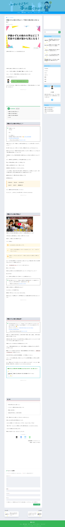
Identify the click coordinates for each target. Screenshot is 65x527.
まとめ (9, 117)
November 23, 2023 (22, 283)
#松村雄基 (29, 136)
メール (8, 493)
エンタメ (38, 440)
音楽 (45, 81)
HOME (33, 522)
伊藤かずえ (35, 442)
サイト (7, 497)
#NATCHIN (21, 327)
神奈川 (39, 442)
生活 (45, 79)
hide (17, 108)
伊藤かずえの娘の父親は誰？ (13, 115)
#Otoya (32, 327)
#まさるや (28, 327)
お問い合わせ (23, 12)
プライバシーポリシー (37, 12)
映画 (45, 77)
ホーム (19, 12)
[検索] (59, 32)
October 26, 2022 (22, 140)
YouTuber (35, 440)
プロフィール (30, 12)
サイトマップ (45, 12)
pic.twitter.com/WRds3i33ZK (14, 138)
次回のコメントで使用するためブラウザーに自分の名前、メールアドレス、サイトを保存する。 (23, 502)
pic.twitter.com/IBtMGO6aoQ (14, 329)
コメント (8, 475)
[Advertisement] (23, 60)
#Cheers (24, 327)
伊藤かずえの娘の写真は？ (13, 113)
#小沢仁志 (25, 136)
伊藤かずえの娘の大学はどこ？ (13, 111)
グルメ (46, 72)
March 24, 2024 (24, 331)
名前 (7, 488)
